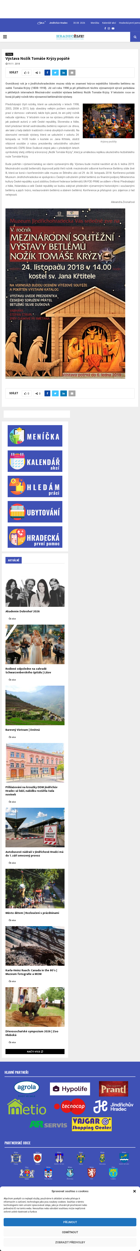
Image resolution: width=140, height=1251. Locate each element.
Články (9, 54)
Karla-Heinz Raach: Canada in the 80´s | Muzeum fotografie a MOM (31, 972)
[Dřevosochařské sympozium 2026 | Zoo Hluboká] (35, 1007)
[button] (134, 1191)
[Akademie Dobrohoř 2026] (35, 587)
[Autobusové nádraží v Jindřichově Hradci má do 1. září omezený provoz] (35, 827)
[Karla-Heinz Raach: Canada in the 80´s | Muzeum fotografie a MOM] (35, 946)
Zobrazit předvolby (70, 1242)
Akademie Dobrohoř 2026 (22, 611)
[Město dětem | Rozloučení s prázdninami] (35, 888)
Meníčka (95, 23)
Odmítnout (70, 1232)
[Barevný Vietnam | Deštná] (35, 705)
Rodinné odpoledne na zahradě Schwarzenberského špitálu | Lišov (28, 670)
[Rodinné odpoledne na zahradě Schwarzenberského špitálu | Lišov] (35, 644)
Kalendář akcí (109, 23)
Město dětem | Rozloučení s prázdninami (32, 913)
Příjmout (70, 1222)
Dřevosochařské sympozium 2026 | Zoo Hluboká (31, 1033)
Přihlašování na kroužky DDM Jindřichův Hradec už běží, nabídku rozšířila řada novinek (31, 791)
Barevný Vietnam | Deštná (22, 729)
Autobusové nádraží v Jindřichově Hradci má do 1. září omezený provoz (34, 854)
